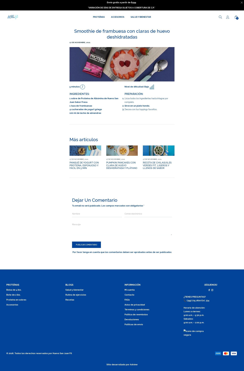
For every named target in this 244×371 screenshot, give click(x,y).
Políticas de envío (134, 324)
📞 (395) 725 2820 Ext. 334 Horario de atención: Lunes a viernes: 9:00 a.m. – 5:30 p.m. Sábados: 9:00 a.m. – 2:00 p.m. (196, 311)
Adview (134, 364)
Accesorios (12, 305)
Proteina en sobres (16, 300)
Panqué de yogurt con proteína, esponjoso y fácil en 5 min (84, 165)
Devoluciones (132, 319)
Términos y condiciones (137, 309)
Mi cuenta (130, 290)
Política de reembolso (136, 314)
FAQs (127, 300)
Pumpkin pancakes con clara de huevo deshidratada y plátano (121, 165)
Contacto (129, 295)
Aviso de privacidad (135, 305)
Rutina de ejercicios (75, 295)
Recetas (69, 300)
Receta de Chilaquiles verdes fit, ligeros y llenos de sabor (157, 165)
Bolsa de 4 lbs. (13, 290)
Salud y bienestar (74, 290)
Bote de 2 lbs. (13, 295)
